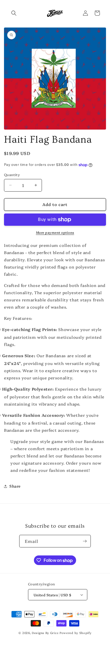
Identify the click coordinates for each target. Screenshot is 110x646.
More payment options (55, 232)
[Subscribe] (85, 541)
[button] (14, 13)
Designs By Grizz (45, 633)
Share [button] (15, 486)
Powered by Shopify (76, 633)
